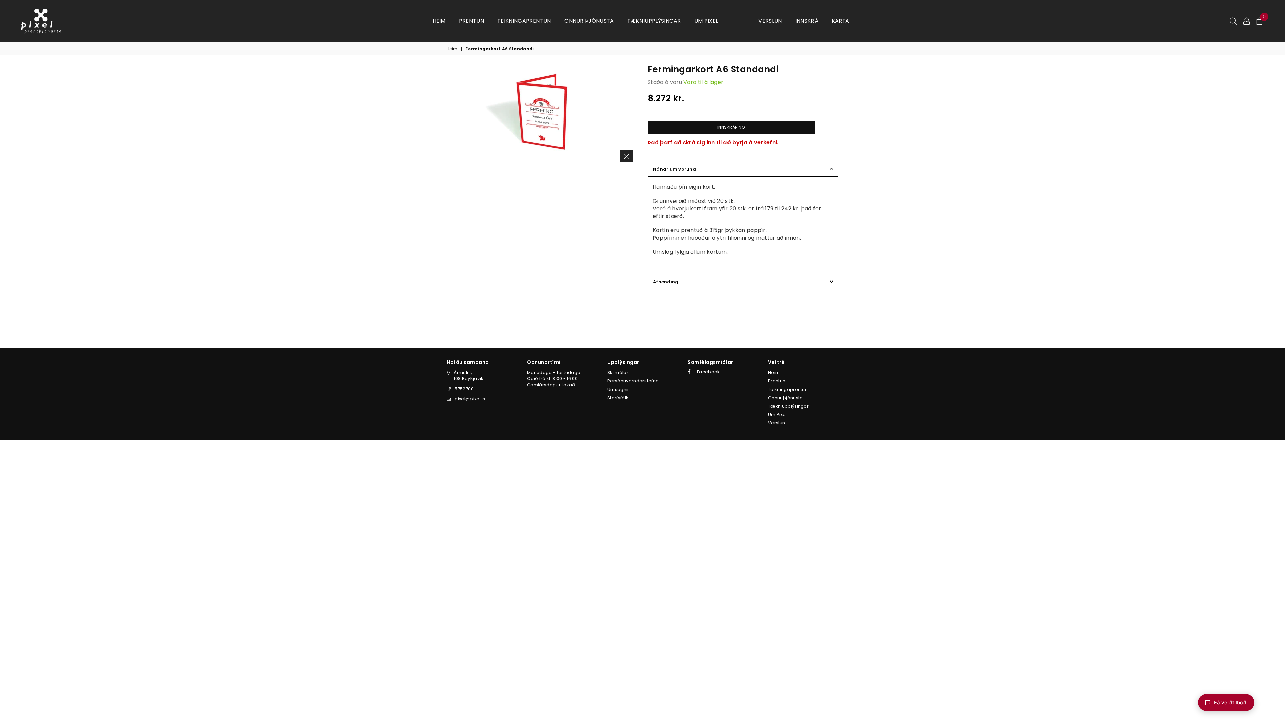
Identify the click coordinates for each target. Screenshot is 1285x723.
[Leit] (1233, 21)
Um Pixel (706, 21)
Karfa (840, 21)
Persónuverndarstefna (633, 381)
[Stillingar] (1246, 21)
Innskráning (731, 127)
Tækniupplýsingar (654, 21)
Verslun (770, 21)
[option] (542, 115)
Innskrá (806, 21)
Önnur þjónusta (589, 21)
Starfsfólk (617, 398)
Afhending (665, 281)
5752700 (464, 389)
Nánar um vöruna (674, 169)
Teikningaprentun (524, 21)
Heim (439, 21)
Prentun (471, 21)
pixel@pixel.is (470, 399)
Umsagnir (618, 389)
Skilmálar (617, 372)
